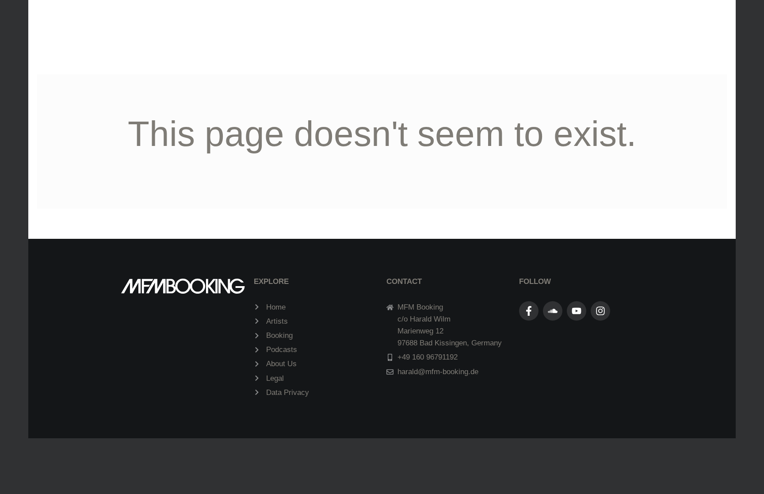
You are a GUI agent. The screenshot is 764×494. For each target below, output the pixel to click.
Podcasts (294, 24)
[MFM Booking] (378, 24)
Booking (468, 24)
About (515, 24)
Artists (242, 24)
